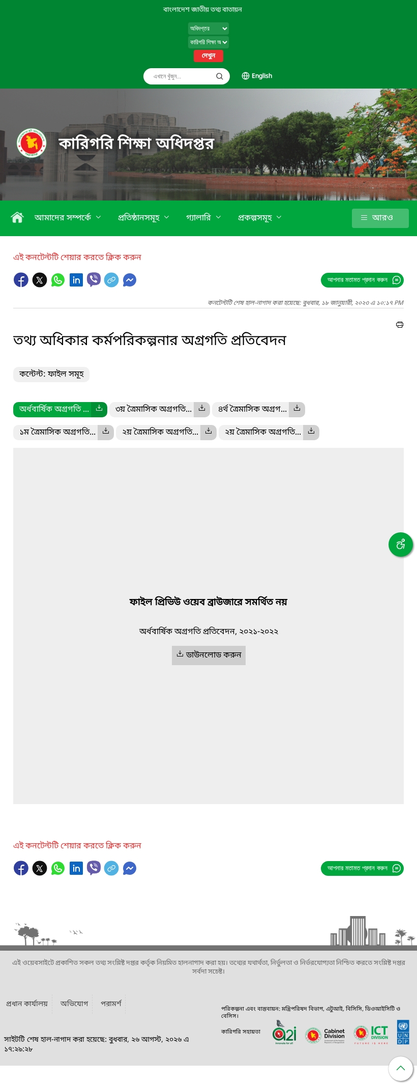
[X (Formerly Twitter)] (41, 285)
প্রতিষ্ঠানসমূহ (139, 218)
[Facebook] (22, 285)
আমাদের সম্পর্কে (64, 218)
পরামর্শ (111, 1004)
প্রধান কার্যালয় (27, 1004)
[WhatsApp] (59, 285)
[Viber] (93, 279)
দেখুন (208, 56)
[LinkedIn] (77, 285)
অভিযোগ (74, 1004)
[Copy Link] (112, 285)
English (262, 76)
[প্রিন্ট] (400, 326)
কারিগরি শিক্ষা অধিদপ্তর (137, 144)
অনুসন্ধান (220, 76)
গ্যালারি (199, 218)
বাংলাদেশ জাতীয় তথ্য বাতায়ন (202, 10)
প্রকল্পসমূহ (256, 218)
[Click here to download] (99, 409)
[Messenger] (130, 285)
